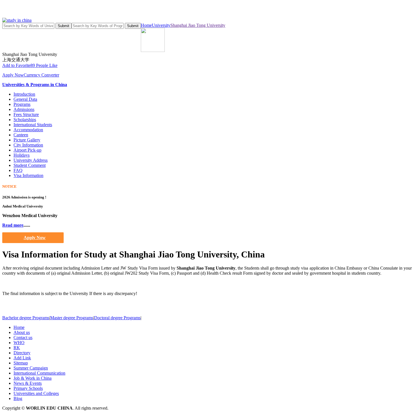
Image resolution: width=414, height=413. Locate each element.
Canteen (21, 134)
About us (22, 332)
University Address (31, 160)
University (161, 25)
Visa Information (28, 175)
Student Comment (30, 165)
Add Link (22, 357)
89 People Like (43, 65)
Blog (18, 398)
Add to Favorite (16, 65)
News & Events (28, 383)
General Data (25, 99)
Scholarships (25, 119)
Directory (22, 352)
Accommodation (28, 129)
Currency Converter (41, 75)
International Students (33, 124)
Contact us (23, 337)
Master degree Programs (71, 317)
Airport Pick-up (27, 150)
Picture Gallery (27, 139)
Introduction (24, 94)
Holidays (22, 155)
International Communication (39, 373)
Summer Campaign (31, 368)
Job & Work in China (33, 378)
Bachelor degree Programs (25, 317)
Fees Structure (26, 114)
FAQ (18, 170)
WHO (19, 342)
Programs (22, 104)
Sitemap (21, 362)
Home (146, 25)
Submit (63, 26)
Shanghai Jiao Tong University (197, 25)
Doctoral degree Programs (117, 317)
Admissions (24, 109)
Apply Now (13, 75)
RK (17, 347)
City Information (28, 145)
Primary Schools (28, 388)
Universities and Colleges (36, 393)
